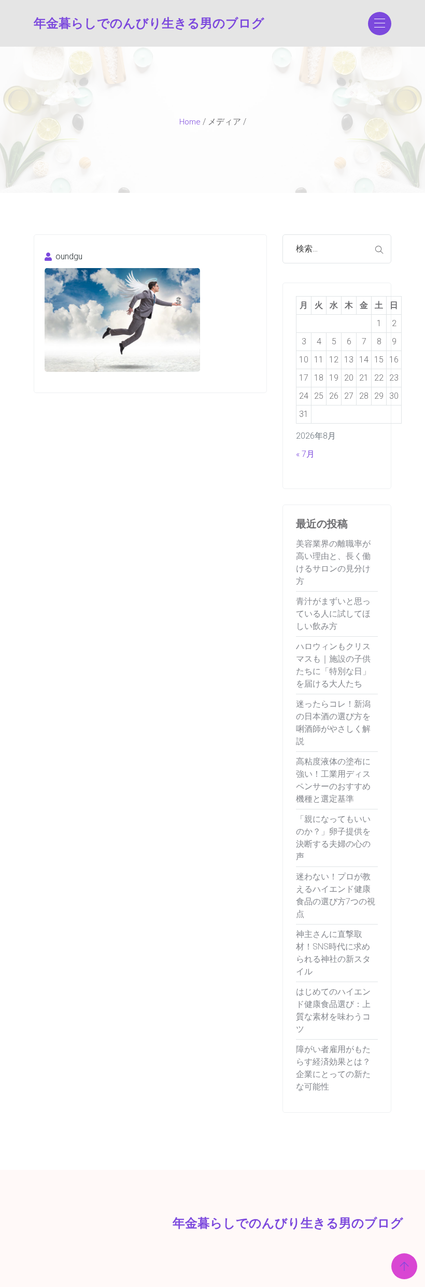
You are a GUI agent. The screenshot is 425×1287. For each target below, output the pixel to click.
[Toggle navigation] (379, 23)
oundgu (67, 256)
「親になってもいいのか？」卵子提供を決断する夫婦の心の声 (333, 837)
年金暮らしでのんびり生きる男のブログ (74, 23)
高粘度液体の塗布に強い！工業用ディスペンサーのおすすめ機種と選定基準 (333, 780)
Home (190, 122)
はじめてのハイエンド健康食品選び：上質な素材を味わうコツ (333, 1010)
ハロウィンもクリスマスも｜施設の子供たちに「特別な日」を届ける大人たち (333, 665)
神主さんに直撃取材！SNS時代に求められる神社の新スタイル (333, 952)
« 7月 (305, 454)
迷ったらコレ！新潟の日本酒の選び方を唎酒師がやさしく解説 (333, 722)
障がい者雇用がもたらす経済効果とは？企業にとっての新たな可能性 (333, 1068)
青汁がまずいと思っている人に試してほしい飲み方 (333, 613)
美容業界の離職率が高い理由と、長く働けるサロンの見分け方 (333, 562)
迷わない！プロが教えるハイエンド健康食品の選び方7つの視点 (335, 895)
